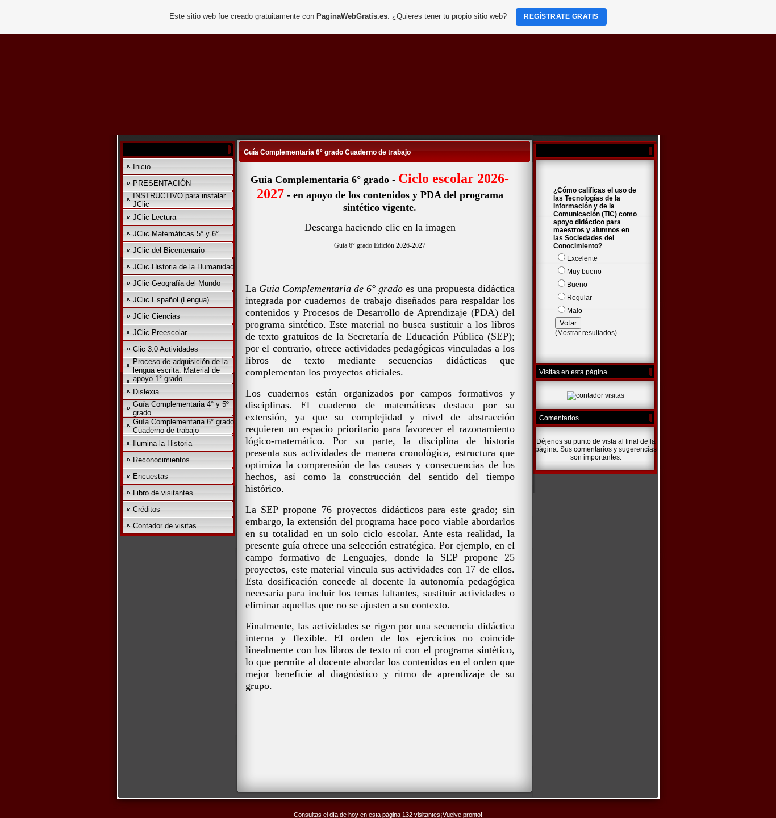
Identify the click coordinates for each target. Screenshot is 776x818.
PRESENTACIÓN (162, 183)
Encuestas (150, 476)
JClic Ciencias (156, 316)
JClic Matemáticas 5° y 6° (176, 233)
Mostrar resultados (586, 333)
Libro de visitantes (163, 493)
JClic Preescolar (160, 332)
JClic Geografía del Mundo (176, 283)
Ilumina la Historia (162, 443)
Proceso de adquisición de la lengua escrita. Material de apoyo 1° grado (180, 370)
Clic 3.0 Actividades (165, 349)
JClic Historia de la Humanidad (183, 266)
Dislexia (146, 391)
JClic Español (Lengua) (171, 299)
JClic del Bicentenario (169, 250)
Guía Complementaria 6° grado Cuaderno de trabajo (183, 426)
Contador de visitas (165, 525)
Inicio (142, 166)
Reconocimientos (161, 460)
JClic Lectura (154, 217)
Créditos (146, 509)
